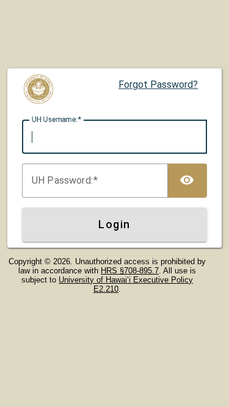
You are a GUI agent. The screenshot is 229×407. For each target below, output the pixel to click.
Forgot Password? (158, 84)
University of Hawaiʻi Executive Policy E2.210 (126, 284)
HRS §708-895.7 (130, 270)
